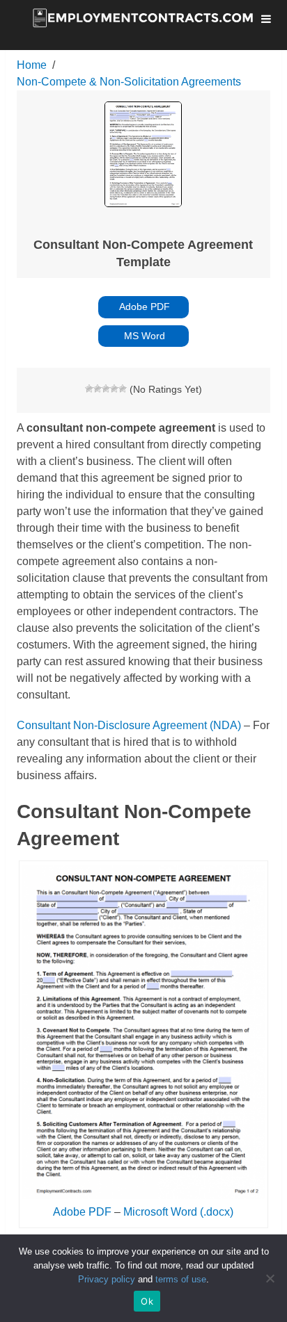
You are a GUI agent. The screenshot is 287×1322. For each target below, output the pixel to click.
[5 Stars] (122, 388)
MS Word (143, 335)
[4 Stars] (114, 388)
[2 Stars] (97, 388)
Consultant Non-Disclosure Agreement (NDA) (129, 725)
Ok (147, 1301)
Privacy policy (106, 1279)
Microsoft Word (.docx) (178, 1212)
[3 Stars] (106, 388)
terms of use (180, 1279)
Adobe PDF (143, 306)
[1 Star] (89, 388)
